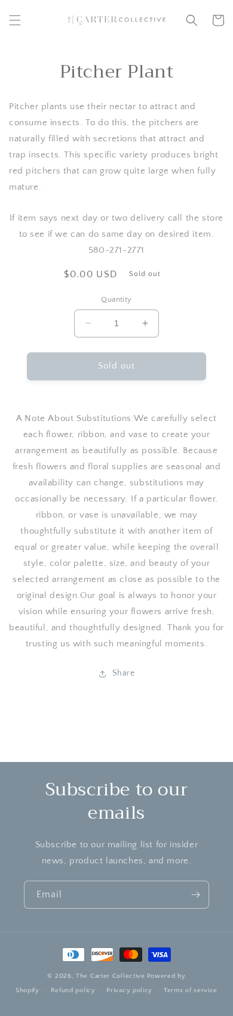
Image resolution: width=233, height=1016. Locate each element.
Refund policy (73, 990)
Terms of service (190, 990)
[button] (15, 20)
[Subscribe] (195, 895)
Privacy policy (129, 990)
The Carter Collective (110, 976)
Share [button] (123, 673)
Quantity (116, 299)
